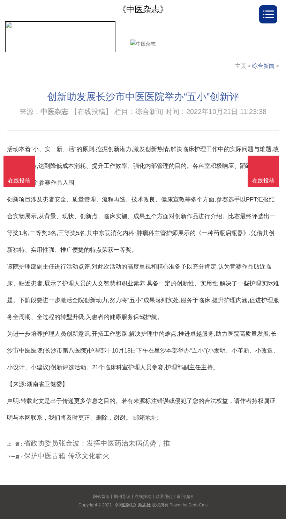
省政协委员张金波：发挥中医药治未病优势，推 (97, 443)
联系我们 (164, 496)
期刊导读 (122, 496)
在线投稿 (143, 496)
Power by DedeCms (189, 505)
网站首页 (101, 496)
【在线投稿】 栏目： (102, 111)
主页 (240, 66)
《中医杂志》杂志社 (132, 505)
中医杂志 (54, 111)
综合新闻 (263, 66)
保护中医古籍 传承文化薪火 (67, 456)
